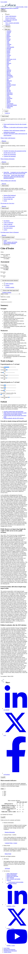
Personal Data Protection (9, 949)
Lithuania (9, 70)
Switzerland (9, 98)
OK (6, 302)
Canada (8, 40)
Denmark (9, 48)
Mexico (8, 72)
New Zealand (10, 76)
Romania (9, 86)
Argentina (9, 31)
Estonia (8, 51)
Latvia (8, 68)
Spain (8, 95)
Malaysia (9, 71)
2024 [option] (5, 791)
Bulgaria (9, 39)
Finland (8, 52)
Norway (8, 78)
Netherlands (9, 75)
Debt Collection (10, 877)
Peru (8, 79)
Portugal (9, 83)
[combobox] (2, 295)
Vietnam (9, 107)
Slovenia (9, 91)
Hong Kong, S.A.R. (11, 59)
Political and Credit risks (12, 876)
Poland (8, 82)
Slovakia (9, 90)
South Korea (10, 94)
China (8, 43)
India (8, 62)
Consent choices (7, 952)
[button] (6, 14)
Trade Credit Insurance (12, 873)
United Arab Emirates (12, 105)
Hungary (9, 60)
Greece (8, 56)
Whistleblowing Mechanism (10, 950)
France (8, 53)
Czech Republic (10, 47)
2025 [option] (5, 792)
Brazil (8, 37)
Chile (8, 41)
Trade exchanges (9, 283)
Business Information (12, 875)
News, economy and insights (13, 879)
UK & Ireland (10, 103)
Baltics (8, 35)
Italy (8, 66)
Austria (8, 33)
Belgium (9, 36)
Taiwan (8, 99)
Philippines (9, 80)
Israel (8, 64)
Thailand (9, 101)
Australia (9, 32)
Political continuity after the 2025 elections (14, 418)
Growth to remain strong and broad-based (13, 411)
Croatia (8, 45)
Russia (8, 87)
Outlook (7, 285)
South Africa (10, 93)
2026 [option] (5, 794)
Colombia (9, 44)
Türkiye (8, 102)
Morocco (9, 74)
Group (8, 57)
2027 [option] (5, 795)
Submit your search (20, 239)
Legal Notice (7, 948)
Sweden (8, 97)
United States (10, 106)
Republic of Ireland (11, 84)
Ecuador (9, 49)
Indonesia (9, 63)
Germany (9, 55)
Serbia (8, 88)
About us (9, 880)
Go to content (4, 1)
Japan (8, 67)
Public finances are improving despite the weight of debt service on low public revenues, (15, 413)
